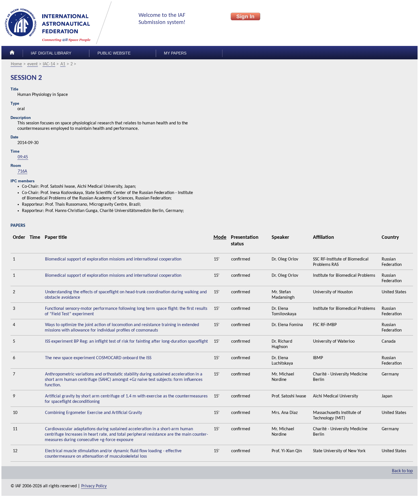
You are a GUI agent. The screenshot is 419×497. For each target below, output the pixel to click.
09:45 (23, 157)
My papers (175, 53)
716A (22, 171)
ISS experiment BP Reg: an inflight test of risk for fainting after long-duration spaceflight (126, 341)
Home (16, 64)
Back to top (402, 471)
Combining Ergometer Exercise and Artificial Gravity (93, 413)
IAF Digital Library (51, 53)
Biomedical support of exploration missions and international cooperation (113, 259)
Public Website (114, 53)
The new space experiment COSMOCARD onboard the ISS (98, 358)
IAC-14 (49, 64)
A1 (62, 64)
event (32, 64)
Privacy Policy (94, 486)
